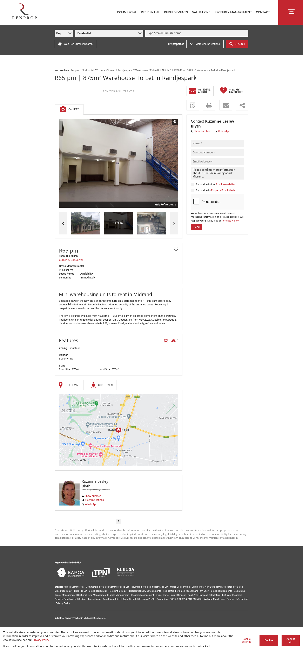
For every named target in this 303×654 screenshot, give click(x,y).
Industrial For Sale (140, 587)
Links (222, 599)
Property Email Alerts (223, 190)
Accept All (291, 640)
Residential (101, 591)
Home (66, 587)
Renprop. (75, 70)
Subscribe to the (215, 184)
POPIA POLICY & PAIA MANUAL (186, 599)
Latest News (94, 599)
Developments (224, 591)
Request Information (237, 599)
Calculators (214, 595)
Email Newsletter (225, 184)
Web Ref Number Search (78, 43)
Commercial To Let (119, 587)
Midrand (110, 70)
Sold (91, 591)
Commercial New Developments (208, 587)
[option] (151, 223)
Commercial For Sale (97, 587)
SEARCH (240, 43)
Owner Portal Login (165, 595)
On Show (204, 591)
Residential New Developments (145, 591)
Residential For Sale (173, 591)
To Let (99, 70)
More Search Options (207, 43)
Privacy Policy (231, 220)
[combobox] (197, 33)
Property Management (142, 595)
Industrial (88, 70)
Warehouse (141, 70)
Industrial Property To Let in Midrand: (74, 618)
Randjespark (124, 70)
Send (197, 226)
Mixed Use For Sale (180, 587)
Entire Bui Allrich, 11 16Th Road (168, 70)
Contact (82, 599)
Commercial (78, 587)
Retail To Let (80, 591)
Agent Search (129, 599)
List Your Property (231, 595)
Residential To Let (118, 591)
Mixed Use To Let (63, 591)
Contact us (162, 599)
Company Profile (146, 599)
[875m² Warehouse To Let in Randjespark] (118, 163)
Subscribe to (215, 190)
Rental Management (65, 595)
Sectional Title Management (92, 595)
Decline (268, 640)
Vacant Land (192, 591)
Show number (93, 495)
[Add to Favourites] (176, 249)
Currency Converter (71, 260)
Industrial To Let (160, 587)
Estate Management (118, 595)
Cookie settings (246, 640)
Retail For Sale (234, 587)
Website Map (211, 599)
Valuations (239, 591)
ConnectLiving (184, 595)
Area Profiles (200, 595)
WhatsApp (91, 504)
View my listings (94, 499)
